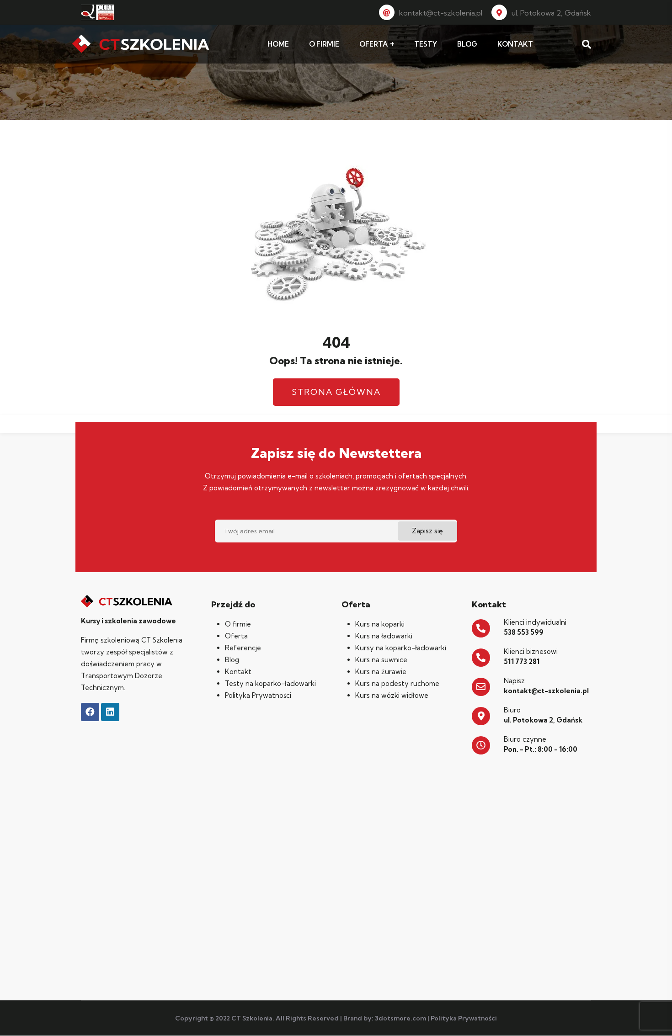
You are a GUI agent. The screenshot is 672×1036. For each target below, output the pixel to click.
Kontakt (238, 671)
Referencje (243, 647)
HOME (278, 44)
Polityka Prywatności (258, 695)
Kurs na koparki (380, 624)
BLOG (467, 44)
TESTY (425, 44)
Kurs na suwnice (381, 659)
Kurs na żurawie (380, 671)
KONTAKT (515, 44)
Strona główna (336, 392)
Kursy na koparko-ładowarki (400, 647)
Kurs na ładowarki (383, 636)
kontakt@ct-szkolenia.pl (440, 12)
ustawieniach (464, 1026)
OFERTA (373, 44)
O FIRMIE (324, 44)
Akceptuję (538, 1021)
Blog (232, 659)
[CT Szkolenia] (140, 44)
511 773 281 (521, 661)
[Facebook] (90, 712)
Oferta (236, 636)
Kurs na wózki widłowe (391, 695)
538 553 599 (524, 632)
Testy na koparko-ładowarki (270, 683)
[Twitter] (110, 712)
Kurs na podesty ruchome (397, 683)
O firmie (238, 624)
